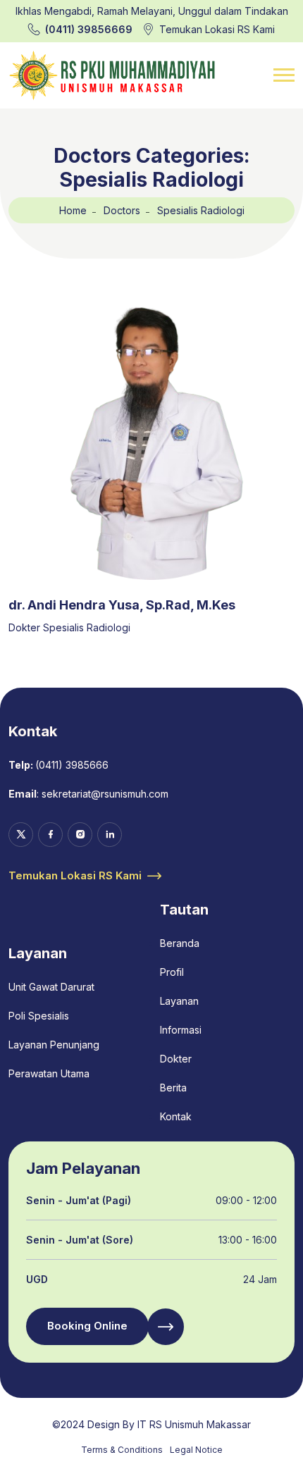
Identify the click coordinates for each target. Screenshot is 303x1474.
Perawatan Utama (48, 1073)
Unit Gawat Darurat (51, 987)
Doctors (122, 210)
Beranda (179, 943)
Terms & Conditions (122, 1449)
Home (73, 210)
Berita (173, 1088)
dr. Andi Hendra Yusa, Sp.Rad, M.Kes (121, 604)
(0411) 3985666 (72, 765)
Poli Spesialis (38, 1016)
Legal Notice (196, 1449)
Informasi (181, 1030)
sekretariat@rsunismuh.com (105, 794)
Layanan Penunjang (53, 1045)
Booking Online (87, 1325)
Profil (172, 972)
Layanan (179, 1001)
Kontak (176, 1116)
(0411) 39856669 (88, 29)
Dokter (176, 1059)
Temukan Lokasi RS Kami (217, 29)
